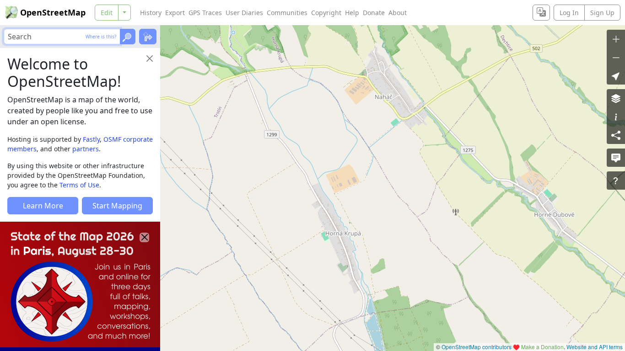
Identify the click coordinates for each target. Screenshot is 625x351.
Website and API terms (594, 347)
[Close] (149, 58)
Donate (374, 12)
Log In (569, 12)
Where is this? (101, 36)
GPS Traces (205, 12)
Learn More (43, 206)
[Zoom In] (616, 39)
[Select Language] (541, 13)
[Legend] (616, 116)
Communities (287, 12)
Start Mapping (117, 206)
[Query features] (616, 180)
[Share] (616, 135)
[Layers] (616, 98)
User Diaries (244, 12)
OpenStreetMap (53, 12)
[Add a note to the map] (616, 158)
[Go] (127, 36)
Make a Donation (542, 347)
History (151, 12)
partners (85, 148)
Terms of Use (79, 185)
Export (175, 12)
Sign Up (602, 12)
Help (352, 12)
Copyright (326, 12)
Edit (107, 12)
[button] (616, 75)
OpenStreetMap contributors (477, 347)
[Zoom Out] (616, 57)
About (397, 12)
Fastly (91, 139)
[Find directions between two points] (147, 36)
